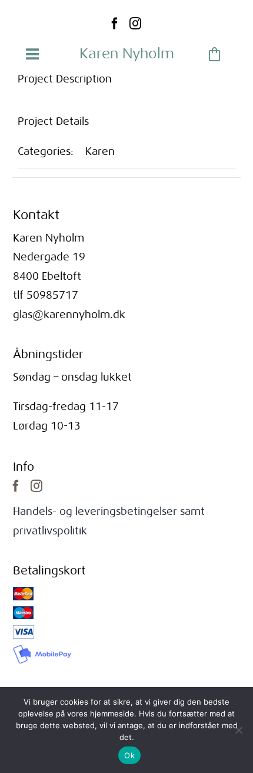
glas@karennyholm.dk (69, 315)
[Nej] (238, 730)
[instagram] (135, 23)
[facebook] (115, 23)
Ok (129, 755)
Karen (100, 151)
